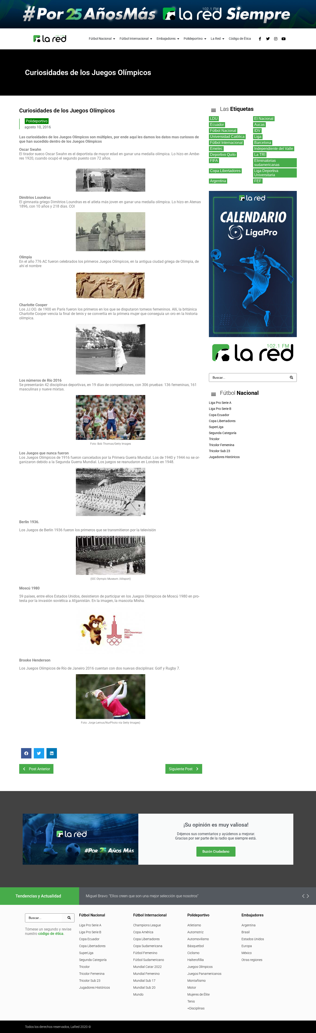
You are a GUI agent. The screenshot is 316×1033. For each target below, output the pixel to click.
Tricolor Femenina (92, 974)
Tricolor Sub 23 (89, 980)
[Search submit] (291, 377)
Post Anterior (39, 769)
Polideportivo (36, 121)
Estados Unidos (253, 939)
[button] (26, 753)
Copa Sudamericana (147, 946)
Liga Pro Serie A (90, 925)
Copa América (143, 932)
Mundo (138, 994)
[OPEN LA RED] (223, 38)
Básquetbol (195, 946)
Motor (191, 987)
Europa (247, 946)
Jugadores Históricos (94, 987)
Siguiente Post (180, 769)
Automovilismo (198, 939)
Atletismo (194, 925)
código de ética (50, 933)
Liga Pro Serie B (90, 932)
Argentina (249, 925)
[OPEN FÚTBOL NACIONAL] (114, 38)
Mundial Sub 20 (144, 987)
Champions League (147, 925)
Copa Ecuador (89, 939)
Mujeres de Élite (198, 994)
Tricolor (84, 967)
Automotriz (195, 932)
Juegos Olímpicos (200, 967)
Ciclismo (193, 953)
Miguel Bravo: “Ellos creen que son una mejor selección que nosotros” (142, 896)
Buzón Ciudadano (215, 851)
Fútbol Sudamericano (148, 960)
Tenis (191, 1001)
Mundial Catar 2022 (147, 967)
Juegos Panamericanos (204, 974)
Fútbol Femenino (145, 953)
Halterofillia (195, 960)
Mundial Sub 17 (144, 980)
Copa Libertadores (92, 946)
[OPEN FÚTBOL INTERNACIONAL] (151, 38)
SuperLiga (86, 953)
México (247, 953)
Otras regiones (252, 960)
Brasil (246, 932)
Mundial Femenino (146, 974)
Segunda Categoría (93, 960)
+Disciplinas (195, 1008)
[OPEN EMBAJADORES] (178, 38)
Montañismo (196, 980)
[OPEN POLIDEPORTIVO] (205, 38)
